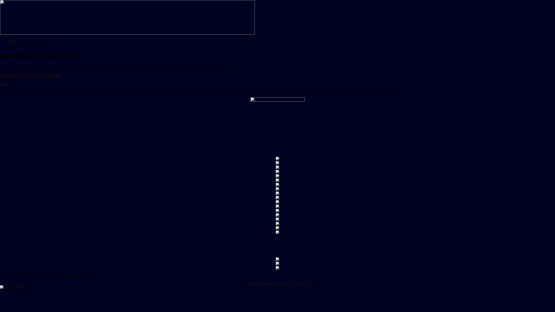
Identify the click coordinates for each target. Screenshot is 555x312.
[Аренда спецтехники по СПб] (127, 33)
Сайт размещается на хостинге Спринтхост (277, 283)
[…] (389, 92)
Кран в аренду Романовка (30, 75)
